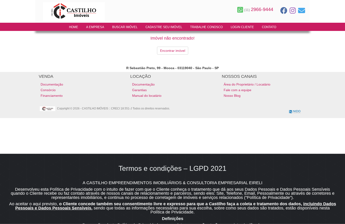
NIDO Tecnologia (294, 111)
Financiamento (52, 95)
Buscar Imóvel (125, 27)
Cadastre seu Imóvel (164, 27)
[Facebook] (283, 10)
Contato (269, 27)
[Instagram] (293, 10)
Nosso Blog (232, 95)
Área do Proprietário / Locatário (247, 84)
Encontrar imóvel (172, 50)
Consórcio (48, 90)
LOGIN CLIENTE (242, 27)
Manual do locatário (146, 95)
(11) (258, 10)
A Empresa (95, 27)
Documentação (52, 84)
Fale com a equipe (237, 90)
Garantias (139, 90)
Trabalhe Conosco (206, 27)
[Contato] (301, 10)
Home (73, 27)
